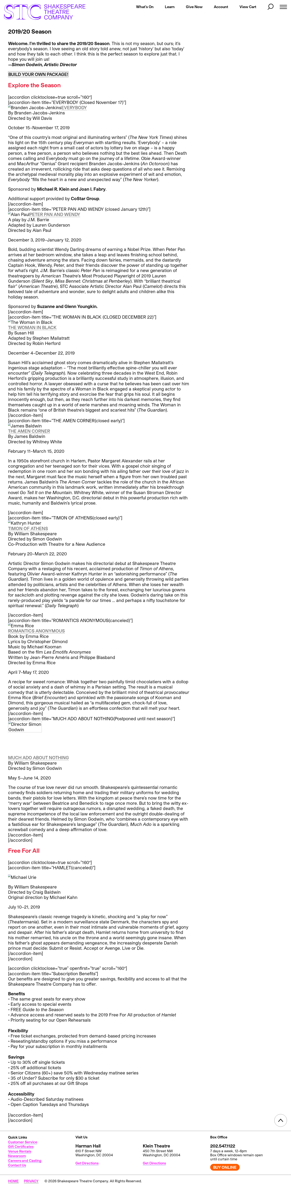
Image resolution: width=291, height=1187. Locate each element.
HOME (13, 1181)
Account (221, 7)
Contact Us (17, 1165)
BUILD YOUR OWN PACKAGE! (38, 74)
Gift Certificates (21, 1146)
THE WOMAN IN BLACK (32, 327)
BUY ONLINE (224, 1167)
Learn (170, 7)
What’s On (145, 7)
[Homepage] (41, 12)
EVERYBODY (74, 107)
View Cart (247, 7)
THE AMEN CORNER (29, 431)
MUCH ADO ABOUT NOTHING (38, 757)
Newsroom (17, 1156)
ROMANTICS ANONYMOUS (36, 630)
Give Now (194, 7)
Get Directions (87, 1163)
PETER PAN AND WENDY (54, 214)
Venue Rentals (19, 1151)
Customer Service (22, 1142)
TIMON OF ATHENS (28, 528)
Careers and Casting (24, 1160)
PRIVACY (31, 1181)
